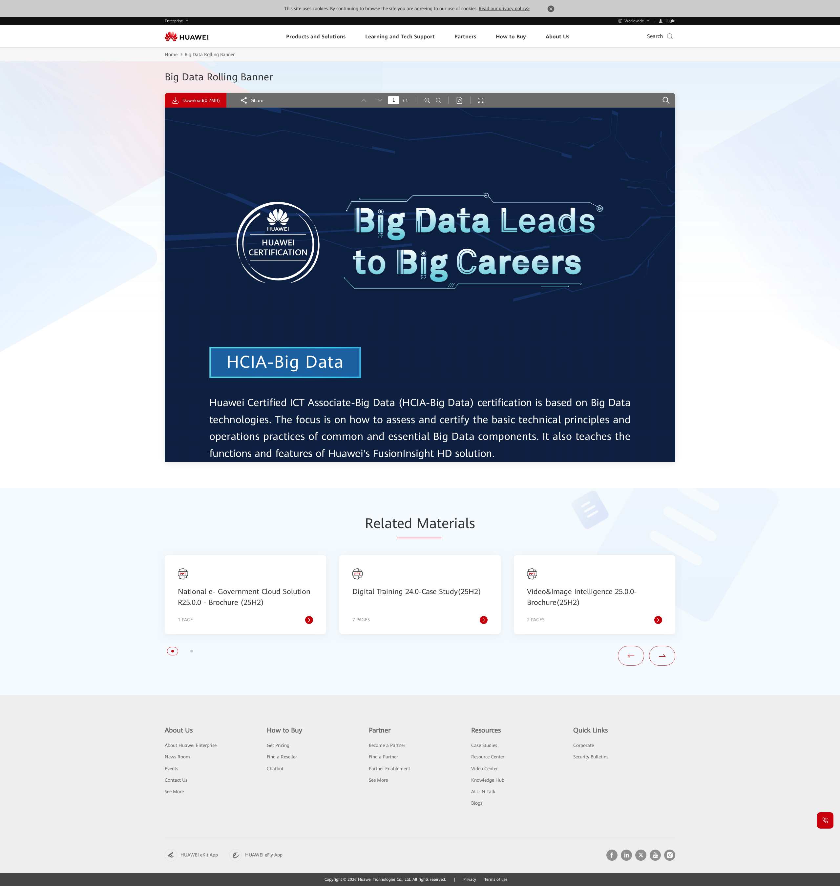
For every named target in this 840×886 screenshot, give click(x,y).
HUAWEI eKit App (199, 854)
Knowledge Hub (487, 780)
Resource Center (487, 756)
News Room (177, 756)
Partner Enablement (389, 768)
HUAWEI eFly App (264, 854)
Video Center (484, 768)
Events (171, 768)
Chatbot (275, 768)
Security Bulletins (590, 756)
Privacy (469, 879)
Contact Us (176, 780)
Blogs (476, 803)
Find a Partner (383, 756)
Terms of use (495, 879)
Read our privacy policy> (504, 8)
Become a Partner (387, 745)
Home (171, 54)
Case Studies (484, 745)
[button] (172, 651)
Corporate (583, 745)
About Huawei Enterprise (191, 745)
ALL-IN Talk (483, 791)
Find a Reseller (282, 756)
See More (174, 791)
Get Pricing (278, 745)
